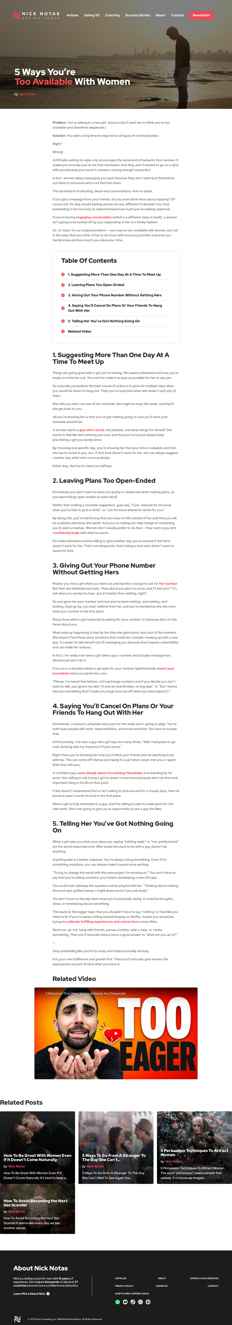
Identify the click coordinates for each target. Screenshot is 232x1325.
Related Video (79, 331)
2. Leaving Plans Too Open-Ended (96, 285)
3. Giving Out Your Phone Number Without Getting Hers (115, 295)
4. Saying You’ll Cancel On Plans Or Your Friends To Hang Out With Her (115, 308)
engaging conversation (94, 217)
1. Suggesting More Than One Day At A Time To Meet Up (114, 274)
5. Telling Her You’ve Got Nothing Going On (104, 321)
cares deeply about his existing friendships (110, 773)
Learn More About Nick (29, 1294)
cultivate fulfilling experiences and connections (103, 921)
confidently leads (66, 533)
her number (168, 583)
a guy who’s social (90, 430)
